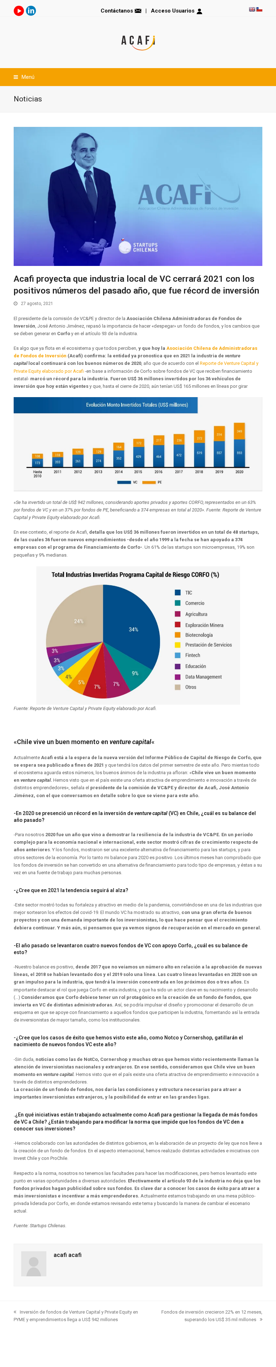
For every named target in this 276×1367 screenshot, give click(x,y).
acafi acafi (68, 1255)
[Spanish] (259, 9)
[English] (252, 9)
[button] (24, 77)
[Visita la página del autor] (33, 1274)
